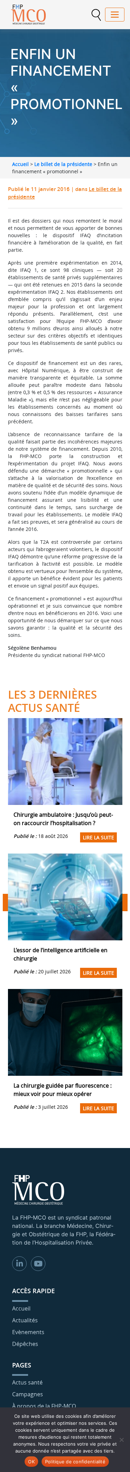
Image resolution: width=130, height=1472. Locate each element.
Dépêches (25, 1344)
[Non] (121, 1439)
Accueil (20, 164)
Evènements (28, 1332)
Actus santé (27, 1382)
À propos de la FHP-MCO (44, 1406)
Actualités (25, 1320)
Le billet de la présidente (63, 164)
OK (31, 1461)
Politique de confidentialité (75, 1461)
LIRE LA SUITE (98, 837)
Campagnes (27, 1394)
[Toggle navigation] (114, 15)
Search (96, 15)
